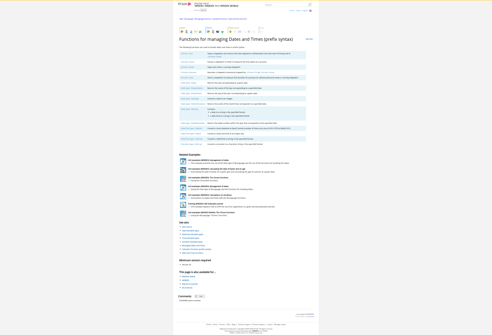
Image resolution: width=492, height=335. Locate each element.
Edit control (187, 227)
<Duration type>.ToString (191, 144)
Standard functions (220, 19)
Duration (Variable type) (192, 242)
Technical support (258, 324)
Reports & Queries (190, 284)
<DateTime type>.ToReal (190, 133)
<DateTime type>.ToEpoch (191, 128)
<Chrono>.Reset (187, 67)
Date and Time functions (192, 253)
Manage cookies (280, 324)
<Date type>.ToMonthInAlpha (192, 104)
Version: (197, 10)
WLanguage (188, 19)
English (305, 10)
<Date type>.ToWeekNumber (192, 123)
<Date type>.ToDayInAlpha (191, 88)
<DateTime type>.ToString (191, 139)
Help (181, 19)
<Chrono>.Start (213, 56)
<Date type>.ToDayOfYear (191, 93)
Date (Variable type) (190, 230)
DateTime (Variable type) (192, 234)
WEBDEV (185, 280)
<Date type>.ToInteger (189, 98)
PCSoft (208, 324)
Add (200, 296)
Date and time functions (238, 19)
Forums (222, 324)
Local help (310, 316)
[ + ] (189, 163)
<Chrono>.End (186, 53)
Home (291, 10)
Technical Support (244, 324)
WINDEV (251, 333)
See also (309, 39)
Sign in (298, 10)
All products (187, 287)
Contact (269, 324)
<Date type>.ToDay (188, 83)
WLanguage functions (203, 19)
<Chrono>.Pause (187, 62)
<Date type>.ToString (189, 109)
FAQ (228, 324)
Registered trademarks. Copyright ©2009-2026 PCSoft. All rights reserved (246, 329)
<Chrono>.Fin (252, 72)
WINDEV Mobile (188, 276)
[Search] (310, 5)
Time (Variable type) (190, 238)
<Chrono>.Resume (188, 72)
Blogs (234, 324)
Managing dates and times (193, 245)
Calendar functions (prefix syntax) (196, 249)
